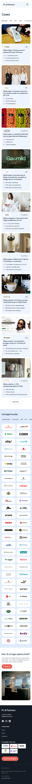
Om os (3, 730)
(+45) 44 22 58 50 (6, 714)
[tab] (6, 419)
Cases (3, 733)
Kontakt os (7, 666)
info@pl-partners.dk (7, 716)
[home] (9, 4)
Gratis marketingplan (10, 759)
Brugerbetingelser (6, 778)
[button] (27, 4)
